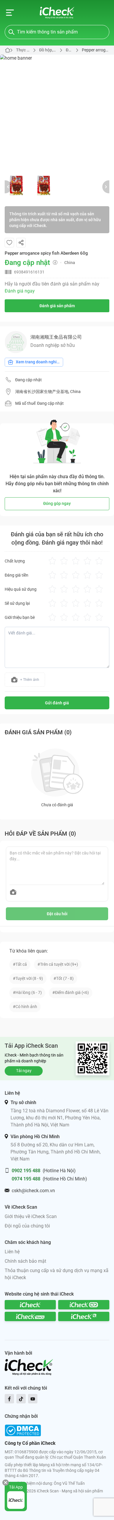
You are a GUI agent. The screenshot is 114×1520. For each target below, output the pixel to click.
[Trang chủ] (57, 13)
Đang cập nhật (28, 379)
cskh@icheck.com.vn (33, 1190)
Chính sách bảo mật (25, 1261)
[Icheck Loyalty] (83, 1316)
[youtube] (32, 1398)
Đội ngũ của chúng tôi (27, 1226)
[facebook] (9, 1398)
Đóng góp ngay (57, 503)
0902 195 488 (26, 1170)
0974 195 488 (26, 1179)
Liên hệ (12, 1251)
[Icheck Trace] (30, 1316)
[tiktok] (21, 1398)
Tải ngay (24, 1070)
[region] (57, 112)
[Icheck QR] (83, 1304)
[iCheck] (30, 1304)
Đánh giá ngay (20, 291)
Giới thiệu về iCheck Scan (31, 1216)
